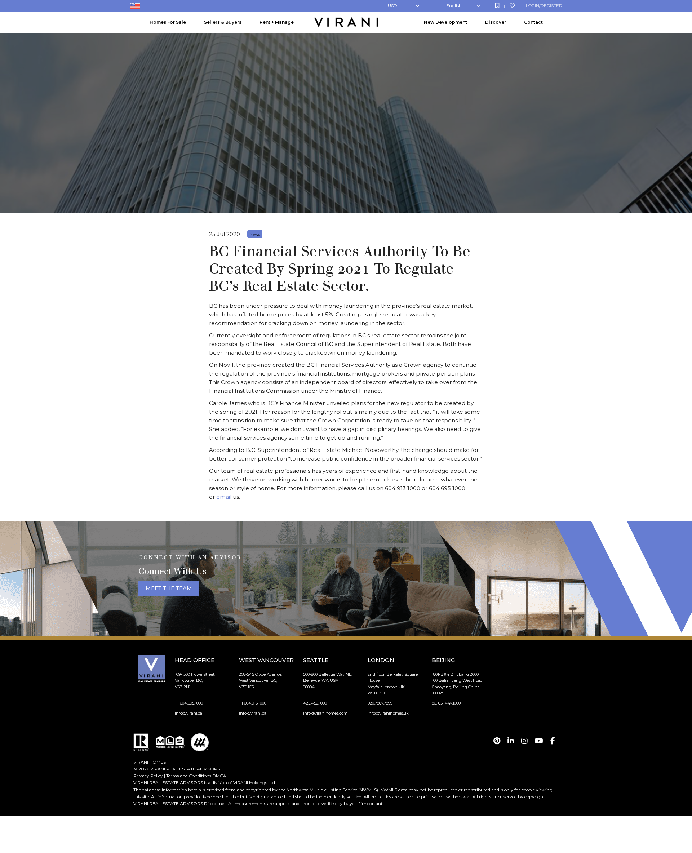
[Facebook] (553, 740)
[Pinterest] (497, 740)
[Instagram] (524, 740)
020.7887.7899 (380, 703)
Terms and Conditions (188, 775)
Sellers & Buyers (222, 22)
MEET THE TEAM (169, 588)
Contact (533, 22)
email (223, 496)
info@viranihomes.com (325, 713)
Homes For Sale (168, 22)
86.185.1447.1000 (446, 703)
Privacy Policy (148, 775)
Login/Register (544, 5)
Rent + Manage (277, 22)
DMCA (219, 775)
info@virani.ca (188, 713)
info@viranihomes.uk (388, 713)
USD (392, 5)
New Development (445, 22)
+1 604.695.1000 (189, 703)
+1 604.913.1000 (252, 703)
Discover (495, 22)
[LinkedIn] (511, 740)
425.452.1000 (315, 703)
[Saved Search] (497, 5)
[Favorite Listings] (512, 5)
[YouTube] (539, 740)
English (454, 5)
